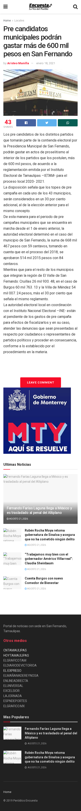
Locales (19, 20)
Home (7, 20)
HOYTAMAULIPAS (16, 655)
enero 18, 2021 (45, 63)
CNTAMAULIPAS (15, 650)
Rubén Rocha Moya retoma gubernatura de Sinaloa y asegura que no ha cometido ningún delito (50, 535)
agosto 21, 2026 (18, 519)
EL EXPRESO (12, 670)
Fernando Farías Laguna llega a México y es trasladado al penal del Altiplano (39, 510)
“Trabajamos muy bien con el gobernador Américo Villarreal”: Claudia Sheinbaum (49, 559)
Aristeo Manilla (18, 63)
